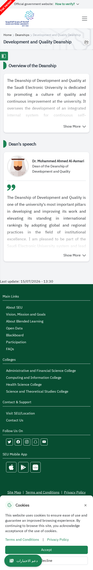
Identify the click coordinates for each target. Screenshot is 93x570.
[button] (74, 126)
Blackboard (15, 335)
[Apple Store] (11, 467)
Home (7, 35)
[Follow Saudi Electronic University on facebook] (18, 442)
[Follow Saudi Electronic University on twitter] (9, 442)
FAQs (10, 349)
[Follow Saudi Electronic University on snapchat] (35, 442)
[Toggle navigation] (84, 18)
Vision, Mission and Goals (26, 314)
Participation (16, 342)
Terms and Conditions (42, 492)
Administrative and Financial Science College (41, 370)
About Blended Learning (24, 321)
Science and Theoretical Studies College (37, 391)
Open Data (14, 328)
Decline (46, 560)
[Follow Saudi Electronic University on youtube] (44, 442)
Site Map (14, 492)
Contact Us (14, 420)
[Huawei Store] (35, 467)
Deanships (22, 35)
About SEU (14, 307)
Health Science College (24, 384)
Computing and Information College (33, 377)
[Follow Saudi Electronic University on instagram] (26, 442)
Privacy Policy (75, 492)
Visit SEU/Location (20, 413)
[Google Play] (23, 467)
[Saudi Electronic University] (19, 18)
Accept (46, 549)
